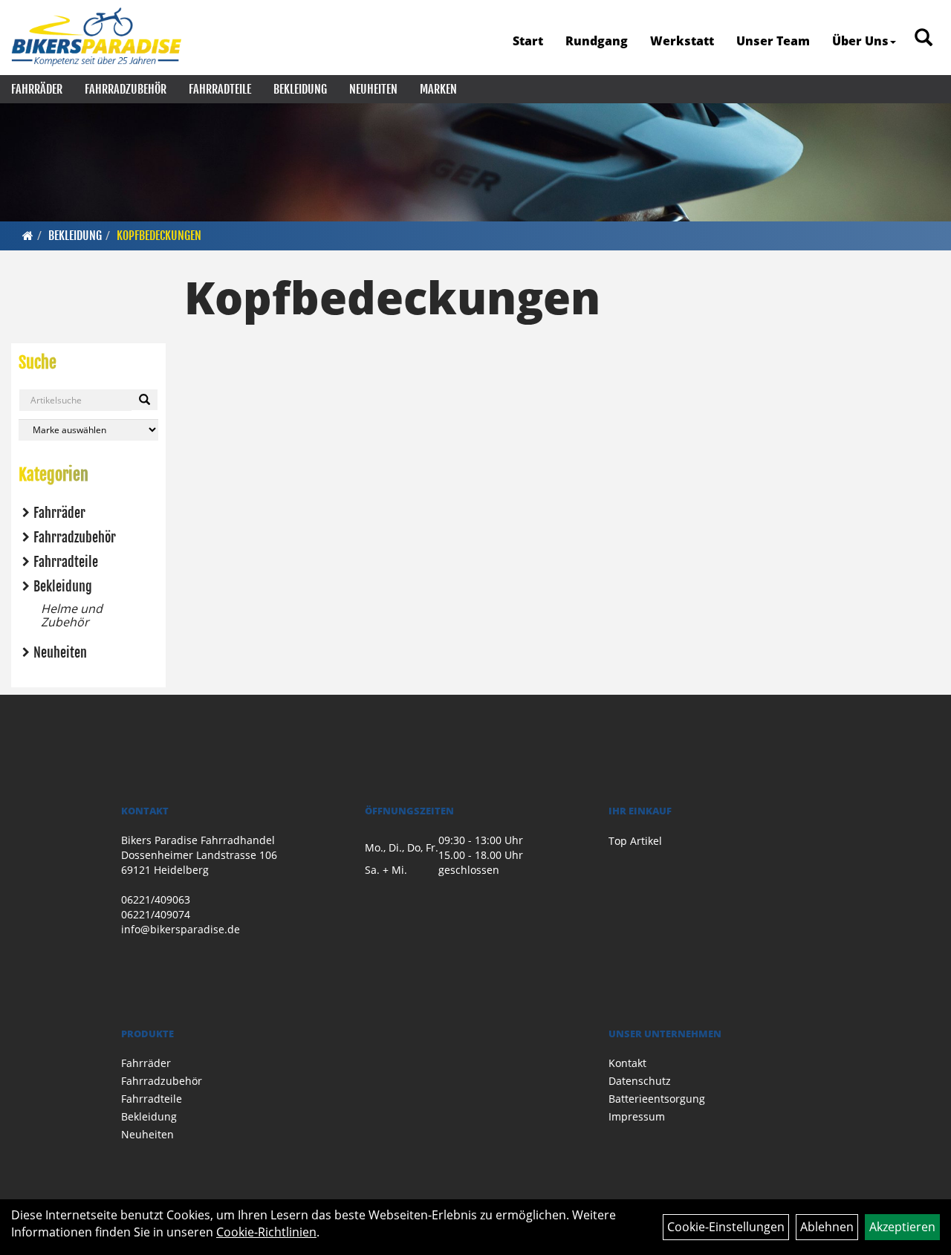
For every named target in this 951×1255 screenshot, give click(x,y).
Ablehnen (827, 1227)
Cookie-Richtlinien (266, 1232)
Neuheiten (373, 89)
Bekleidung (300, 89)
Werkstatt (682, 41)
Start (528, 41)
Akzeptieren (902, 1227)
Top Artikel (635, 841)
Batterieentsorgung (656, 1099)
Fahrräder (36, 89)
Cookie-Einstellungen (726, 1227)
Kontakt (627, 1063)
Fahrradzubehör (125, 89)
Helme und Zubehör (72, 615)
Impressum (636, 1116)
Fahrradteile (220, 89)
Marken (438, 89)
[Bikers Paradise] (96, 37)
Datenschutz (639, 1081)
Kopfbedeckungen (159, 235)
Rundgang (596, 41)
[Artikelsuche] (923, 38)
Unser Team (773, 41)
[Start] (27, 235)
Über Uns (860, 41)
